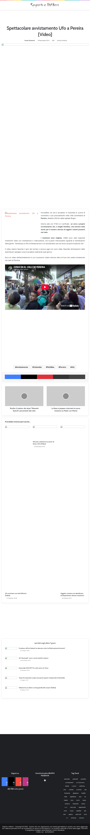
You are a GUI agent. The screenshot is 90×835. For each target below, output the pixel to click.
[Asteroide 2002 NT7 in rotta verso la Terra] (11, 671)
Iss (85, 796)
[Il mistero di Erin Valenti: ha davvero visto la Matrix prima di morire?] (11, 651)
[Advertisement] (45, 17)
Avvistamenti (69, 782)
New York (73, 807)
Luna (72, 800)
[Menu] (3, 5)
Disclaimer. (61, 830)
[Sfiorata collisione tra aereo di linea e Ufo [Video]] (45, 433)
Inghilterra (73, 796)
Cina (64, 789)
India (65, 796)
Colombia (37, 367)
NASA (65, 807)
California (82, 786)
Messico (67, 804)
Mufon (83, 804)
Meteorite (75, 804)
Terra (85, 814)
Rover (65, 811)
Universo (73, 818)
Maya (84, 800)
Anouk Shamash (29, 40)
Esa (85, 789)
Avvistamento (22, 367)
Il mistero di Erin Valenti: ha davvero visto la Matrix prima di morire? (42, 648)
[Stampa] (77, 377)
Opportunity (82, 807)
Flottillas (50, 367)
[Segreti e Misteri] (45, 5)
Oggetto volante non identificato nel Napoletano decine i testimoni (72, 594)
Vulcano (81, 818)
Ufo (73, 367)
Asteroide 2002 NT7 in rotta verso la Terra (33, 668)
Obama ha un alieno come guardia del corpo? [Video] (37, 688)
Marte (78, 800)
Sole (64, 814)
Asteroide (67, 779)
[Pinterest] (45, 377)
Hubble (83, 793)
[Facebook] (13, 377)
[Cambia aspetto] (87, 5)
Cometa (71, 789)
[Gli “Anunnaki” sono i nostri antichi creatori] (11, 661)
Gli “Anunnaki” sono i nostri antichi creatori (33, 658)
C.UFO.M (74, 786)
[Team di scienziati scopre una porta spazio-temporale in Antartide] (11, 681)
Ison (80, 796)
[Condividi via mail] (61, 377)
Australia (83, 779)
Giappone (76, 793)
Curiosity (79, 789)
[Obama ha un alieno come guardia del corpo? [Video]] (11, 691)
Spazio (71, 814)
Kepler (66, 800)
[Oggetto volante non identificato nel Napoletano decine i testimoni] (72, 508)
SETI (85, 811)
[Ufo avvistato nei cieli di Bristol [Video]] (17, 508)
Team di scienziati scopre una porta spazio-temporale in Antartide (42, 678)
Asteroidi (75, 779)
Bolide (67, 786)
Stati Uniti (78, 814)
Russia (71, 811)
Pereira (63, 367)
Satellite (78, 811)
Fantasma (67, 793)
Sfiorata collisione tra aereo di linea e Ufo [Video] (43, 443)
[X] (29, 377)
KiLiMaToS (50, 832)
